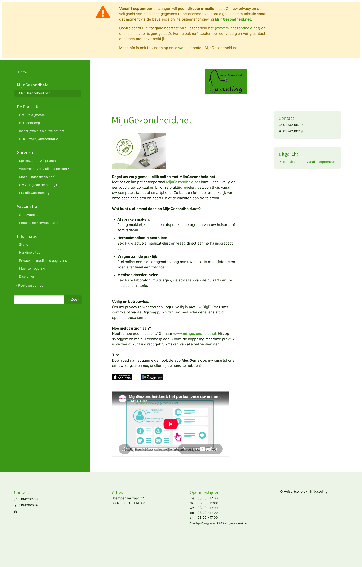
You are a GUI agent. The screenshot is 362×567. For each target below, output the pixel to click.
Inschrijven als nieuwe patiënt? (42, 131)
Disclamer (26, 276)
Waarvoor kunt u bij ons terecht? (44, 169)
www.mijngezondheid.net (237, 28)
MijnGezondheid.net (34, 93)
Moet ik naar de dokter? (37, 177)
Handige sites (29, 252)
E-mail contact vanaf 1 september (309, 162)
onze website (180, 48)
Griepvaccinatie (31, 215)
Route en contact (31, 285)
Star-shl (25, 244)
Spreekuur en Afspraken (37, 161)
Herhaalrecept (30, 123)
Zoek (74, 299)
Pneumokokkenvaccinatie (38, 223)
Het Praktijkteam (32, 115)
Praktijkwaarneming (34, 193)
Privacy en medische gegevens (43, 261)
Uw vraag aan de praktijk (38, 185)
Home (22, 72)
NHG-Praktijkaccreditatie (38, 139)
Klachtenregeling (32, 269)
